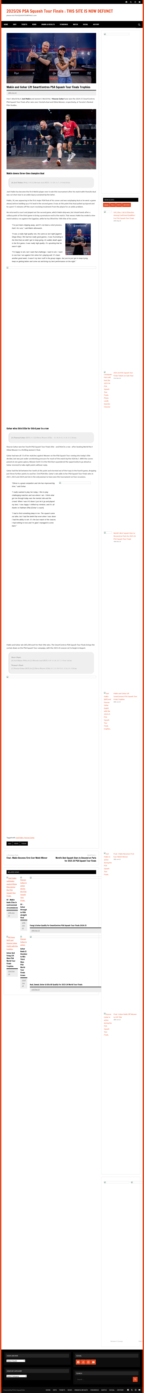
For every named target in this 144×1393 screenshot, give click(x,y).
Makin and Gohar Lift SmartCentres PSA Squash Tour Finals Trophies (125, 696)
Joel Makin (20, 838)
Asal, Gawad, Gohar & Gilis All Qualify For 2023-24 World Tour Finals (56, 984)
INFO (14, 24)
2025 (9, 843)
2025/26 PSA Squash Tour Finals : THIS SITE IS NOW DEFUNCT (59, 11)
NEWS (34, 24)
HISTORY (96, 24)
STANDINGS (64, 24)
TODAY (23, 843)
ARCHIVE (126, 205)
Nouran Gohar (29, 838)
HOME (6, 24)
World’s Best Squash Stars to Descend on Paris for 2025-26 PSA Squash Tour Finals (125, 536)
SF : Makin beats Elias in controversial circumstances (12, 903)
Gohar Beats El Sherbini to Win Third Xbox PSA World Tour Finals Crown (23, 962)
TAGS (113, 205)
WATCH (75, 24)
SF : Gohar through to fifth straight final (23, 911)
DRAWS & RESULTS (48, 24)
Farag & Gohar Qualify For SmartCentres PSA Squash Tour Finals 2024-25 (58, 925)
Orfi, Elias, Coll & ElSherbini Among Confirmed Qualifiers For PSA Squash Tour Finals (124, 215)
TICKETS (24, 24)
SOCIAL (85, 24)
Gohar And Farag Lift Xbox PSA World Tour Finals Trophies (11, 960)
